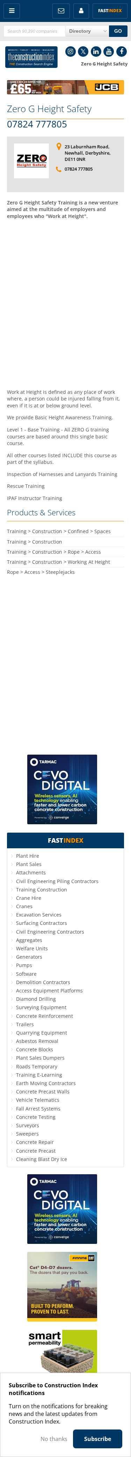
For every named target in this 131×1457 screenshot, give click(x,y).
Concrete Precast (36, 1150)
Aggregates (29, 940)
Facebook (121, 51)
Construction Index (31, 57)
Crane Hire (28, 898)
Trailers (25, 1024)
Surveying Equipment (41, 1007)
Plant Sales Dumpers (40, 1057)
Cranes (24, 906)
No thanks (54, 1439)
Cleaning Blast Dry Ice (41, 1159)
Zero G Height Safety (49, 108)
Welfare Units (32, 948)
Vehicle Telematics (37, 1100)
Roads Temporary (36, 1066)
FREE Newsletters (61, 10)
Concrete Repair (35, 1142)
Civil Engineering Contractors (50, 931)
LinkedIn (96, 51)
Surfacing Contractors (41, 923)
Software (26, 974)
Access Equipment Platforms (49, 990)
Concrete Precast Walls (43, 1091)
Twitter (83, 51)
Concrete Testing (36, 1117)
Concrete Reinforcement (44, 1016)
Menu (11, 10)
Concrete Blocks (34, 1049)
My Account (81, 10)
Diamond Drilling (36, 999)
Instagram (70, 51)
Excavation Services (38, 914)
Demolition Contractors (43, 982)
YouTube (108, 51)
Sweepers (27, 1133)
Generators (29, 956)
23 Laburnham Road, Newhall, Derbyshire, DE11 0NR (88, 152)
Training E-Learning (39, 1075)
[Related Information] (65, 92)
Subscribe (97, 1439)
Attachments (31, 872)
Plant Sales (29, 864)
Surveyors (27, 1125)
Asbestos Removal (37, 1041)
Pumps (24, 965)
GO (118, 31)
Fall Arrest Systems (38, 1108)
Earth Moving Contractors (46, 1083)
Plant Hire (27, 855)
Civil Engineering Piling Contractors (57, 881)
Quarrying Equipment (41, 1032)
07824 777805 (37, 124)
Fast (110, 11)
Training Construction (41, 889)
